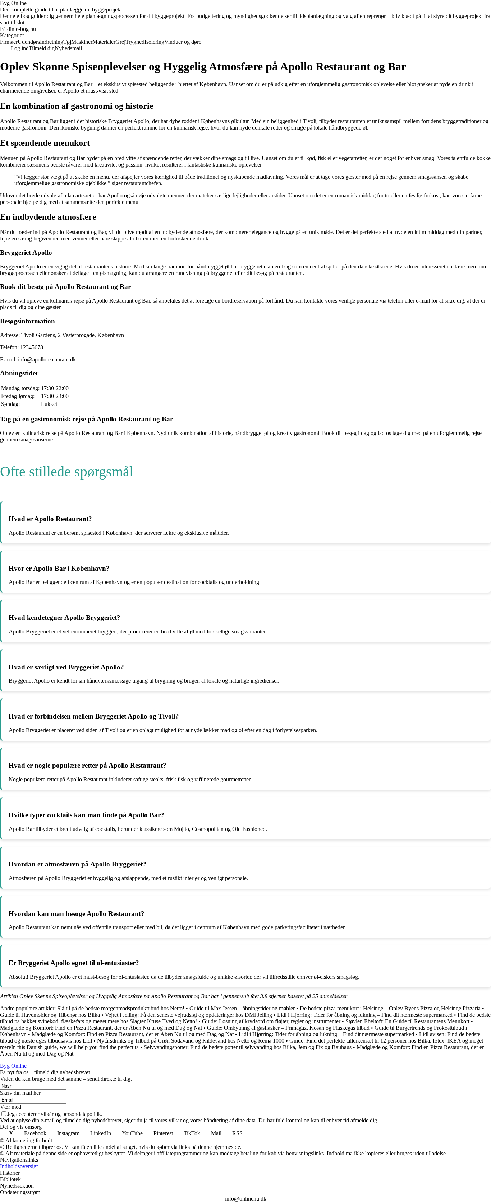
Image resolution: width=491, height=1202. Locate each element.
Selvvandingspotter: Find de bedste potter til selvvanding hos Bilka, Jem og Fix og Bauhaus (248, 1047)
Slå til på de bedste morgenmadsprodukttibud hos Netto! (120, 1008)
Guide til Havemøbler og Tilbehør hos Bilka (50, 1015)
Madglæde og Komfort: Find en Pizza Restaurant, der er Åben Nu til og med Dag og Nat (101, 1028)
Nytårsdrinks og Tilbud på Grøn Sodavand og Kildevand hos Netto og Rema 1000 (190, 1041)
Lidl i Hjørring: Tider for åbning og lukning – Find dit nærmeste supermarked (365, 1015)
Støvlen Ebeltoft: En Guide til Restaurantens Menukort (407, 1021)
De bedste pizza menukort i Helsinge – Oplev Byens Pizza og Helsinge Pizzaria (390, 1008)
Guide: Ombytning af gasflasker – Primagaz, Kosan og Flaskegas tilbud (288, 1028)
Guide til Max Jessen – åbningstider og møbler (242, 1008)
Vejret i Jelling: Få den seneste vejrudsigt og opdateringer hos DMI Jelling (188, 1015)
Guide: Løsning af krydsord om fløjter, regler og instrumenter (271, 1021)
